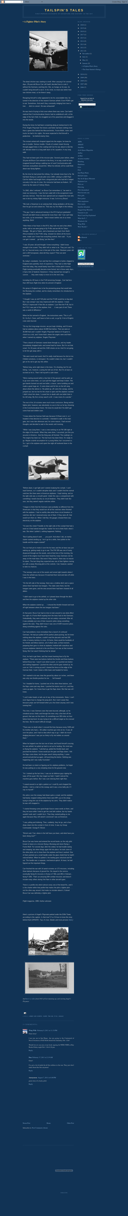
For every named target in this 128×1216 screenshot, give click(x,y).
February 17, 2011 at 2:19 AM (42, 1057)
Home (49, 1123)
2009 (82, 77)
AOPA (80, 141)
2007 (82, 84)
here (70, 920)
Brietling (81, 161)
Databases (81, 164)
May (84, 60)
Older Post (70, 1123)
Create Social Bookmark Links (86, 266)
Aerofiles (81, 147)
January (85, 63)
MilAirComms (83, 176)
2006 (82, 87)
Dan (30, 1057)
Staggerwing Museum (85, 210)
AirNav (80, 153)
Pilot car (80, 184)
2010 (82, 74)
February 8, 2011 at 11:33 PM (47, 1030)
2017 (82, 34)
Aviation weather (83, 158)
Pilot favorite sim (83, 193)
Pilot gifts (81, 195)
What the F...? (82, 218)
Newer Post (26, 1123)
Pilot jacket (82, 198)
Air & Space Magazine (85, 150)
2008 (82, 81)
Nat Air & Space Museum (86, 178)
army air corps (35, 1016)
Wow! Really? (82, 227)
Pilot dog (81, 187)
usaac (61, 1016)
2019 (82, 28)
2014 (82, 41)
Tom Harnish (82, 237)
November (86, 53)
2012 (82, 47)
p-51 (56, 1016)
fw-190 (50, 1016)
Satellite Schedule (84, 207)
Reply (31, 1050)
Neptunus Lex (82, 181)
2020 (82, 25)
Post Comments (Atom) (40, 1128)
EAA (79, 167)
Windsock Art (82, 221)
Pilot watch (81, 204)
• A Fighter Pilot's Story (34, 21)
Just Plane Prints (83, 173)
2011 (82, 51)
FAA (79, 170)
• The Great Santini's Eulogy (91, 69)
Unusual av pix (83, 212)
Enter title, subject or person (87, 102)
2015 (82, 38)
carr (45, 1016)
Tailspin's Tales (64, 10)
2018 (82, 31)
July (84, 57)
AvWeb (80, 156)
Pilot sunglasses (83, 201)
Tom (79, 240)
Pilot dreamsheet (83, 190)
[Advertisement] (37, 1138)
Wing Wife (32, 1030)
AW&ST (80, 144)
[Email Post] (25, 1013)
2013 (82, 44)
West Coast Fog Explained (87, 215)
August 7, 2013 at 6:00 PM (47, 1077)
